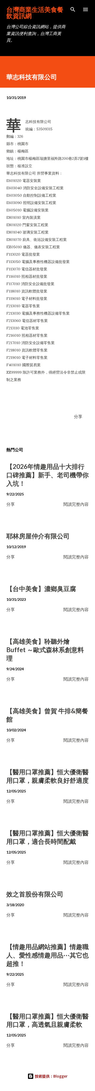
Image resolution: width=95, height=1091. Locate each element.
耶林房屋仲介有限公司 (38, 536)
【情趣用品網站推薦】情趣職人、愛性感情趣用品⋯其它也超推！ (47, 955)
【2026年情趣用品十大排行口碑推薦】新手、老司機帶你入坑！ (47, 475)
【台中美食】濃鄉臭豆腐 (41, 588)
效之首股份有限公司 (34, 894)
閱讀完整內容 (76, 504)
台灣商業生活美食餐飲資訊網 (34, 12)
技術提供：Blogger (51, 1076)
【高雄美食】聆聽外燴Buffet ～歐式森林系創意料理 (45, 649)
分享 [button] (78, 416)
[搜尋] (73, 9)
